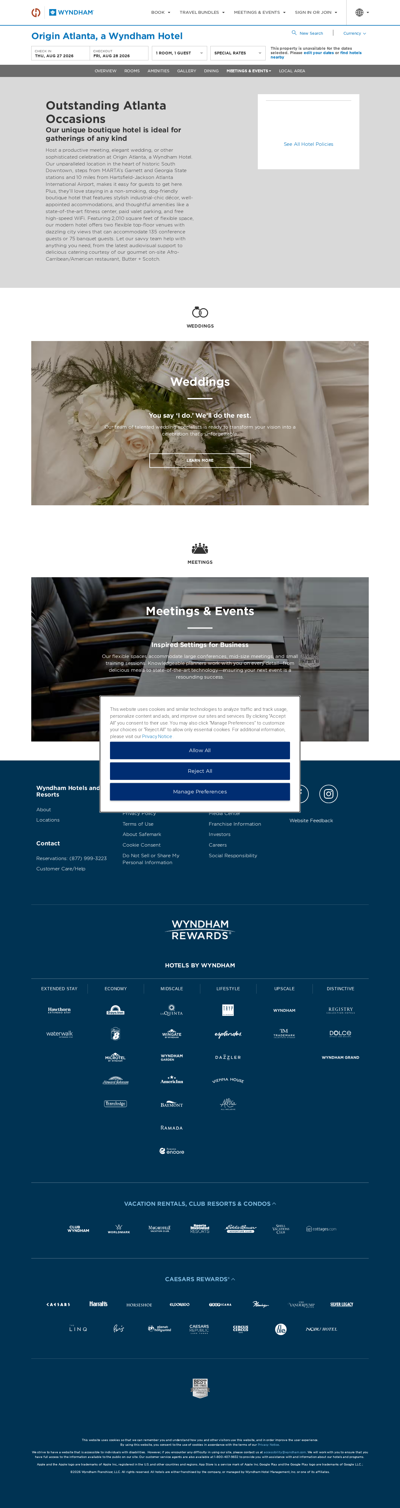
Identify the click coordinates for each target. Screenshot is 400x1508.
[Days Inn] (115, 1011)
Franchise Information (235, 824)
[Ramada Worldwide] (172, 1128)
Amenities (158, 71)
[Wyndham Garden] (172, 1058)
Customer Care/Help (60, 869)
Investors (220, 834)
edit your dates (319, 52)
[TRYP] (228, 1011)
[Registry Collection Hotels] (340, 1011)
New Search (311, 33)
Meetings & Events (247, 71)
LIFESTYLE (228, 988)
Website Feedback (311, 820)
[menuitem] (160, 12)
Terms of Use (137, 824)
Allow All (200, 750)
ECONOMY (116, 988)
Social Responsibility (233, 855)
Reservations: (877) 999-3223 (71, 858)
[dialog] (200, 754)
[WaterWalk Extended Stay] (59, 1035)
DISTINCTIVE (341, 988)
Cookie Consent (141, 845)
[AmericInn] (172, 1081)
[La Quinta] (172, 1011)
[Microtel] (115, 1058)
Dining (211, 71)
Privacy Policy (139, 813)
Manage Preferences (200, 791)
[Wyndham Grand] (340, 1058)
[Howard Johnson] (115, 1081)
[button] (200, 1203)
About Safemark (141, 834)
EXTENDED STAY (59, 988)
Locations (48, 820)
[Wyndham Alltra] (228, 1105)
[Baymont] (172, 1105)
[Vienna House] (228, 1081)
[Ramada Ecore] (172, 1152)
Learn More (200, 460)
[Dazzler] (228, 1058)
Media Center (224, 813)
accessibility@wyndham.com (285, 1452)
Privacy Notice (268, 1444)
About (43, 810)
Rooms (132, 71)
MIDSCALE (172, 988)
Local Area (292, 71)
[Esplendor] (228, 1035)
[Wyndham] (284, 1011)
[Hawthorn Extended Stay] (59, 1011)
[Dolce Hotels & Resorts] (340, 1035)
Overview (106, 71)
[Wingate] (172, 1035)
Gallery (186, 71)
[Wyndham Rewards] (200, 929)
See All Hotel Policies (309, 144)
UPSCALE (284, 988)
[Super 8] (115, 1035)
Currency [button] (352, 33)
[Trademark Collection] (284, 1035)
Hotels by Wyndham (200, 965)
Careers (218, 845)
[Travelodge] (115, 1105)
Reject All (200, 771)
